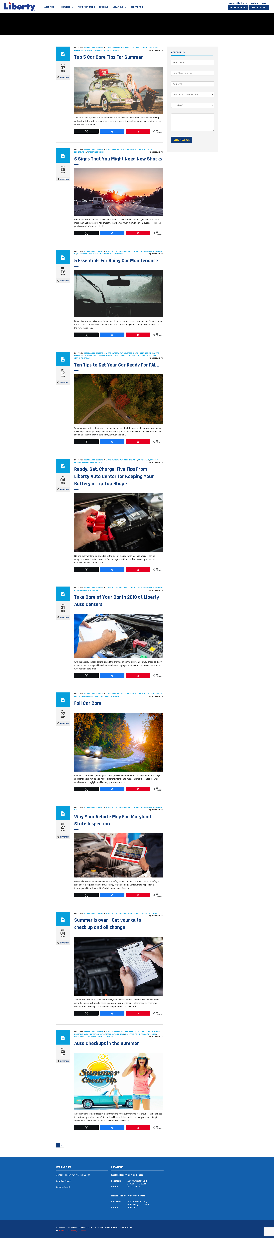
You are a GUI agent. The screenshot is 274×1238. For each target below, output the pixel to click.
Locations (118, 7)
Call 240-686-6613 (238, 7)
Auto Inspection (114, 251)
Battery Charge (84, 254)
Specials (103, 7)
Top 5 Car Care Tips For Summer (108, 57)
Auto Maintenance (143, 48)
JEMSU (62, 1230)
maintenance (80, 152)
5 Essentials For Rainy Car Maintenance (116, 260)
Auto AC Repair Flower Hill (133, 1031)
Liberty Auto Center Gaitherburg (130, 355)
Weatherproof (116, 254)
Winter (95, 590)
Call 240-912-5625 (259, 7)
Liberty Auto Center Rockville (107, 696)
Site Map (82, 1230)
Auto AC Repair (113, 48)
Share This (64, 77)
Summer (98, 50)
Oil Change (153, 913)
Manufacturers (86, 7)
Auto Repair (130, 149)
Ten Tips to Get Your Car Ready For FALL (116, 365)
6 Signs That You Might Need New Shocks (118, 159)
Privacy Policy (71, 1230)
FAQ (151, 149)
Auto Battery (127, 48)
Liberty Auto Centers (93, 48)
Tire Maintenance (111, 50)
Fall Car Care (87, 703)
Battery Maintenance (104, 355)
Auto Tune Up (87, 50)
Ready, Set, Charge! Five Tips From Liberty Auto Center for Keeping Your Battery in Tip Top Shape (114, 476)
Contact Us (137, 7)
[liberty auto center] (20, 6)
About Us (49, 7)
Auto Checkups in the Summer (106, 1043)
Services (65, 7)
